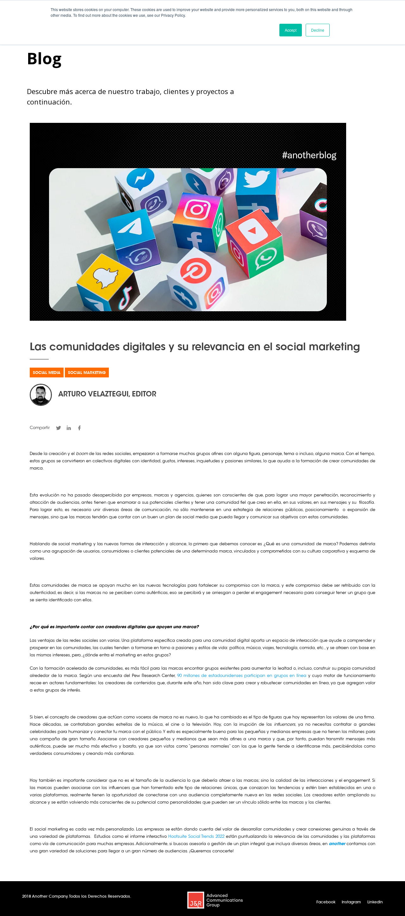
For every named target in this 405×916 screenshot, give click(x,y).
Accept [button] (290, 30)
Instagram (351, 902)
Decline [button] (317, 30)
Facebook (325, 902)
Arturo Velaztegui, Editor (107, 394)
